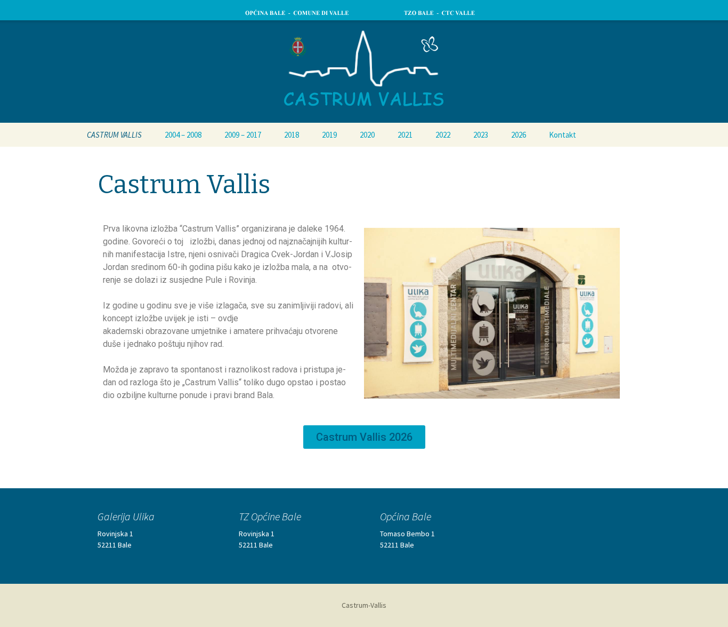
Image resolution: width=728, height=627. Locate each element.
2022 (442, 135)
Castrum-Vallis (364, 605)
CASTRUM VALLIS (114, 135)
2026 (518, 135)
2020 (367, 135)
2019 (329, 135)
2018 (291, 135)
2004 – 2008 (183, 135)
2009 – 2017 (242, 135)
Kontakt (562, 135)
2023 (480, 135)
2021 (405, 135)
